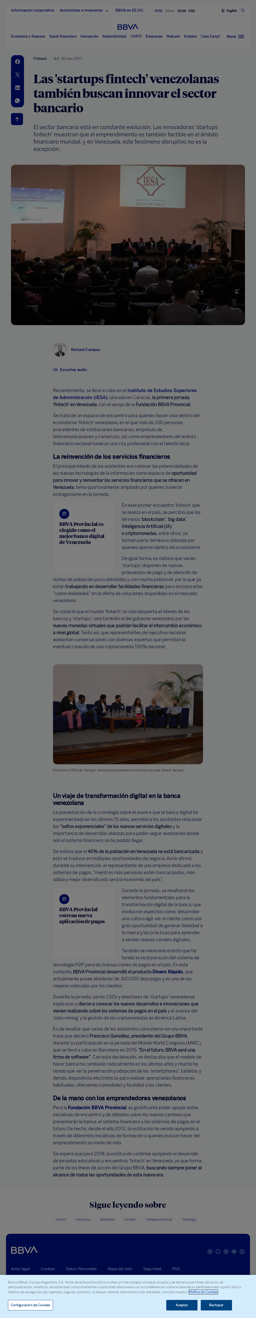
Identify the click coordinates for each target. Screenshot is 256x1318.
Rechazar (216, 1305)
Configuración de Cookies (30, 1305)
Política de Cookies (203, 1292)
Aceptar (182, 1305)
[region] (128, 1296)
